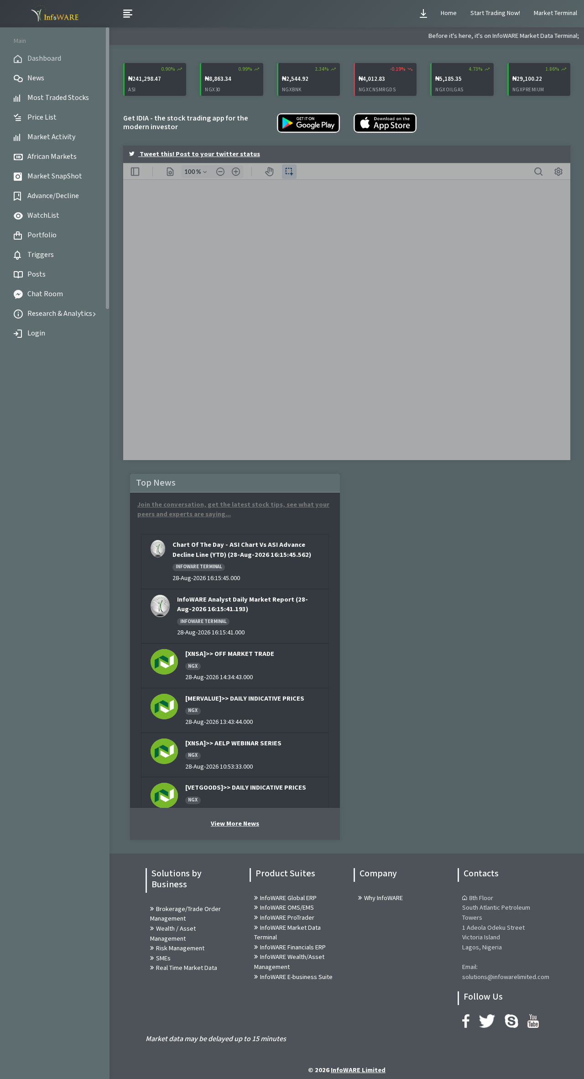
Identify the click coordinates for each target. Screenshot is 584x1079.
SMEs (163, 958)
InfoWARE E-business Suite (296, 977)
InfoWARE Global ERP (288, 898)
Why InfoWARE (383, 898)
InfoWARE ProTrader (287, 917)
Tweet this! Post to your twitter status (199, 154)
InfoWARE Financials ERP (293, 947)
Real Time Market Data (186, 968)
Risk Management (180, 948)
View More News (235, 823)
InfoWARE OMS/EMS (287, 907)
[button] (423, 13)
